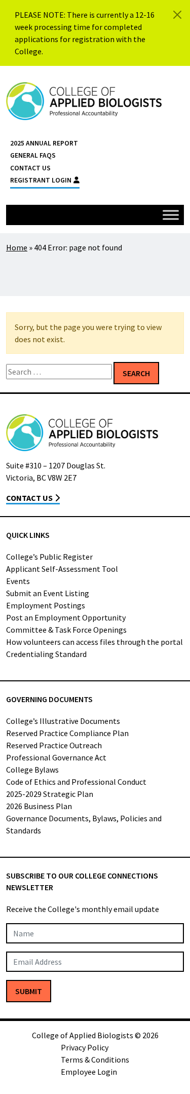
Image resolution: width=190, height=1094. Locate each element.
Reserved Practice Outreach (54, 745)
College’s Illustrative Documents (63, 721)
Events (18, 581)
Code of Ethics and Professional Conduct (76, 782)
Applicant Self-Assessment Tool (62, 569)
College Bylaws (32, 769)
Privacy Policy (84, 1047)
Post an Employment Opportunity (66, 617)
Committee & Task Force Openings (66, 630)
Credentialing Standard (46, 654)
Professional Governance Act (56, 757)
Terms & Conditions (95, 1059)
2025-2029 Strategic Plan (49, 794)
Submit (28, 991)
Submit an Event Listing (47, 593)
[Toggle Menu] (171, 215)
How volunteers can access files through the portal (94, 642)
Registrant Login (40, 180)
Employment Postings (45, 605)
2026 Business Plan (39, 806)
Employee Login (89, 1072)
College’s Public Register (49, 557)
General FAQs (33, 155)
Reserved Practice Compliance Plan (67, 733)
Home (16, 247)
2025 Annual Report (44, 143)
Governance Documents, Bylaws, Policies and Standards (84, 824)
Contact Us (30, 168)
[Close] (177, 15)
